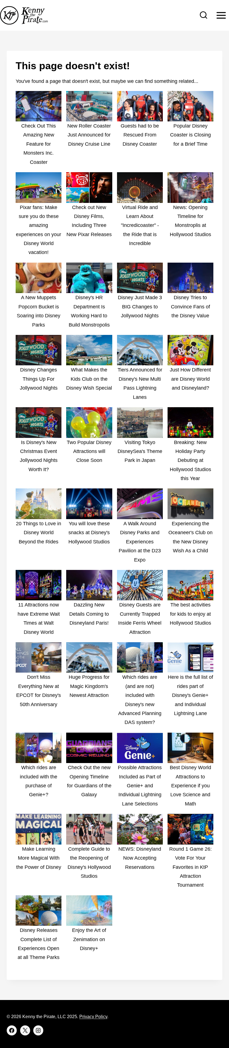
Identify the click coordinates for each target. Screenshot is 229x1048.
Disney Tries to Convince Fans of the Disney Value (190, 306)
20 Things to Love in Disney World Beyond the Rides (38, 533)
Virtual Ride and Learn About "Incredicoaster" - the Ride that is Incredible (140, 225)
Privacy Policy (93, 1016)
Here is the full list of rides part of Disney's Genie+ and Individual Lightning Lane (190, 695)
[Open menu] (221, 15)
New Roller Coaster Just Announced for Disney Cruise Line (89, 135)
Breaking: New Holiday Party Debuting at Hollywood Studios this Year (190, 460)
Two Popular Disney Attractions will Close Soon (89, 451)
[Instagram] (38, 1030)
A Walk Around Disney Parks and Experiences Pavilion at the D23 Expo (140, 542)
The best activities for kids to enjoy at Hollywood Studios (190, 614)
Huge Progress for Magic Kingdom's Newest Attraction (89, 686)
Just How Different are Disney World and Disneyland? (190, 379)
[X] (25, 1030)
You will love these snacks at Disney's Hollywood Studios (89, 533)
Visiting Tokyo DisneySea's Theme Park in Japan (140, 451)
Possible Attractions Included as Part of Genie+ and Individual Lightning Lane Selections (140, 786)
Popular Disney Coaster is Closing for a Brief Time (190, 135)
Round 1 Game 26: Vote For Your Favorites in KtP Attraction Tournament (190, 867)
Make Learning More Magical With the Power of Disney (38, 858)
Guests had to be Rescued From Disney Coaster (140, 135)
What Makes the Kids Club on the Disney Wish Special (89, 379)
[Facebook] (12, 1030)
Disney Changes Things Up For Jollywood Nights (39, 379)
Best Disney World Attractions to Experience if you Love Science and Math (190, 786)
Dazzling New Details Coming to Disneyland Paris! (89, 614)
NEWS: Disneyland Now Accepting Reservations (139, 858)
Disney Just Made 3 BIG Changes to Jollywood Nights (140, 306)
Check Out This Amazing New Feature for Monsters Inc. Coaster (38, 144)
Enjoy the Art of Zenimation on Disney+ (89, 939)
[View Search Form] (204, 15)
